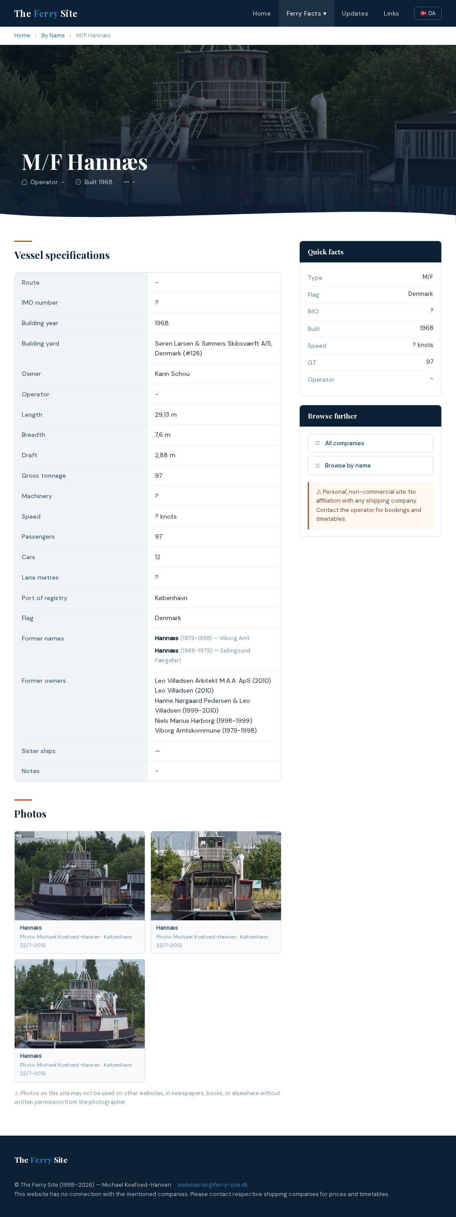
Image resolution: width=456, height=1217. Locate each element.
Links (391, 13)
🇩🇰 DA (428, 13)
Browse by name (348, 465)
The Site (46, 13)
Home (262, 13)
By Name (53, 35)
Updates (355, 13)
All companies (344, 443)
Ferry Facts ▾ (306, 13)
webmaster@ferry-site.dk (213, 1185)
